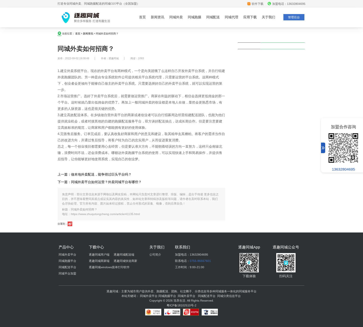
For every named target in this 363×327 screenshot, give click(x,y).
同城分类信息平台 (229, 296)
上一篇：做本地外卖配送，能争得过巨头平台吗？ (95, 174)
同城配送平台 (67, 267)
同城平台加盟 (67, 273)
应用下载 (250, 17)
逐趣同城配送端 (124, 254)
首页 (142, 17)
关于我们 (268, 17)
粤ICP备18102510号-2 (181, 305)
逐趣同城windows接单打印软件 (109, 267)
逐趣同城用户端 (99, 254)
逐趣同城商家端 (99, 261)
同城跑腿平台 (67, 261)
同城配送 (213, 17)
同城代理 (231, 17)
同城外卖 (176, 17)
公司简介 (155, 254)
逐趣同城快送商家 (125, 261)
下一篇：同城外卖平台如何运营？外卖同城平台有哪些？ (100, 182)
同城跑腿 (194, 17)
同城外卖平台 (67, 254)
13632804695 (343, 169)
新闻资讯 (157, 17)
